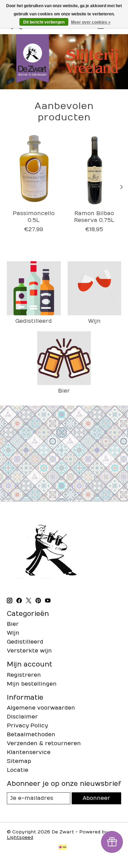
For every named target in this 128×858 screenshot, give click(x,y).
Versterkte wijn (29, 651)
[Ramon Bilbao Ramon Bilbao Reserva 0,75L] (95, 170)
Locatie (17, 770)
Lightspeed (20, 837)
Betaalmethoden (31, 734)
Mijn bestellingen (32, 684)
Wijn (94, 321)
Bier (64, 391)
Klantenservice (29, 752)
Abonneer (96, 798)
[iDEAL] (62, 847)
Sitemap (19, 761)
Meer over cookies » (91, 22)
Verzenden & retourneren (44, 743)
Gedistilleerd (33, 321)
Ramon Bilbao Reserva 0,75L (94, 217)
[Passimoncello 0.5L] (34, 170)
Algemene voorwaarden (41, 708)
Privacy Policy (27, 726)
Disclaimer (22, 717)
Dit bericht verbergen (44, 22)
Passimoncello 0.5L (34, 217)
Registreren (24, 675)
